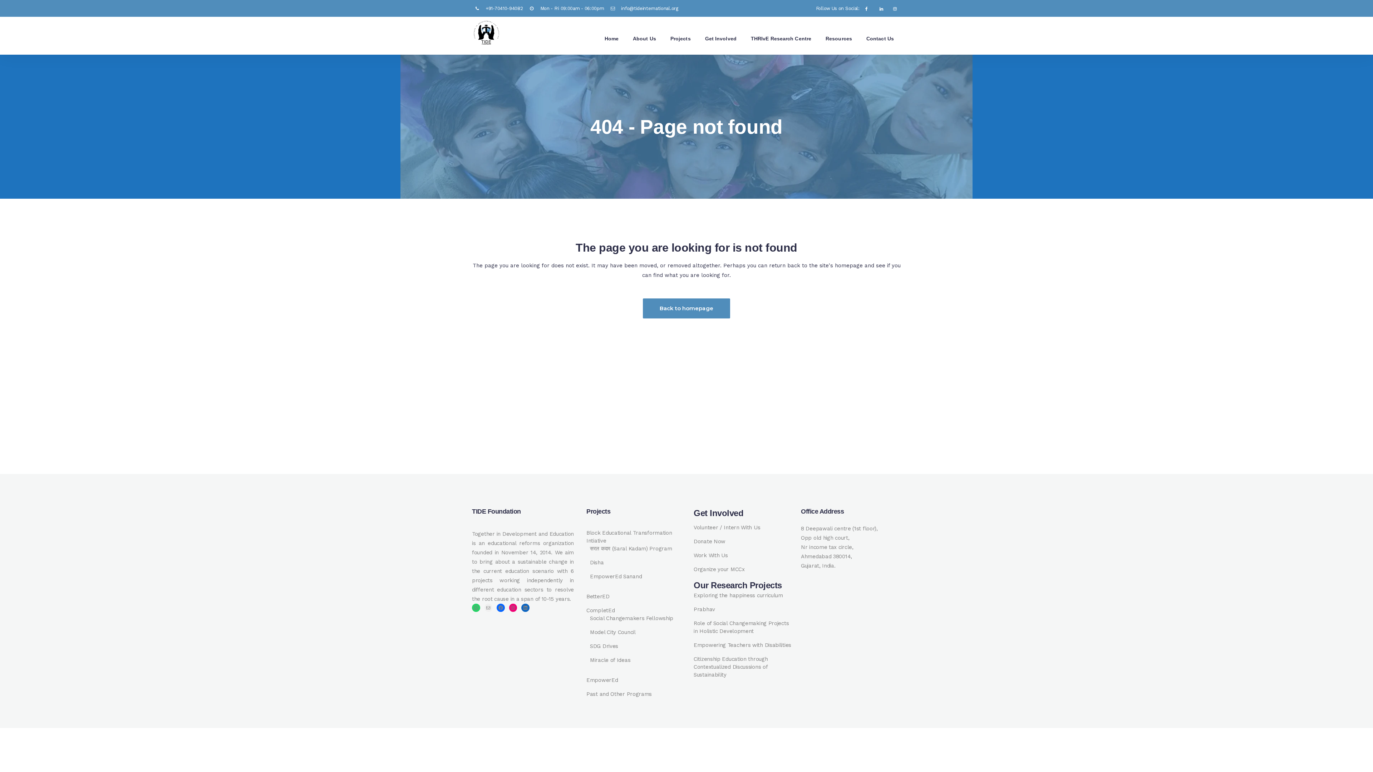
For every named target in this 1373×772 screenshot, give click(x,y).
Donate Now (709, 541)
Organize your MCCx (719, 569)
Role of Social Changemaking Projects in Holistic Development (741, 627)
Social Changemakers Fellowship (631, 618)
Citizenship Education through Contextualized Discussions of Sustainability (731, 667)
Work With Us (711, 555)
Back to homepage (686, 308)
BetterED (598, 596)
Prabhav (704, 609)
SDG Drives (604, 646)
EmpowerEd (602, 680)
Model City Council (613, 632)
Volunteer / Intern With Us (727, 527)
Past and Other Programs (619, 694)
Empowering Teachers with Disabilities (742, 645)
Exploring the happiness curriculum (738, 595)
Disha (597, 562)
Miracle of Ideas (610, 660)
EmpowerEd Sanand (616, 576)
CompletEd (600, 610)
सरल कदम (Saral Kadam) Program (631, 548)
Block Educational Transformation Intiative (629, 537)
